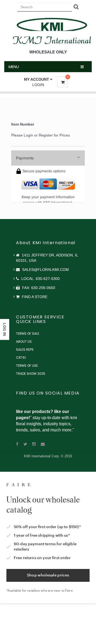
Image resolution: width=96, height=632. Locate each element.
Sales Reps (25, 349)
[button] (38, 79)
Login (38, 85)
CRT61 (21, 357)
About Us (24, 341)
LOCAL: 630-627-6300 (40, 278)
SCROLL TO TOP (83, 118)
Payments (25, 158)
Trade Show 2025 (30, 373)
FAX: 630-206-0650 (38, 288)
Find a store (34, 297)
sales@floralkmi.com (45, 269)
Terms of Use (27, 365)
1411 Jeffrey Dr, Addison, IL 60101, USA (47, 258)
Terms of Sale (27, 333)
